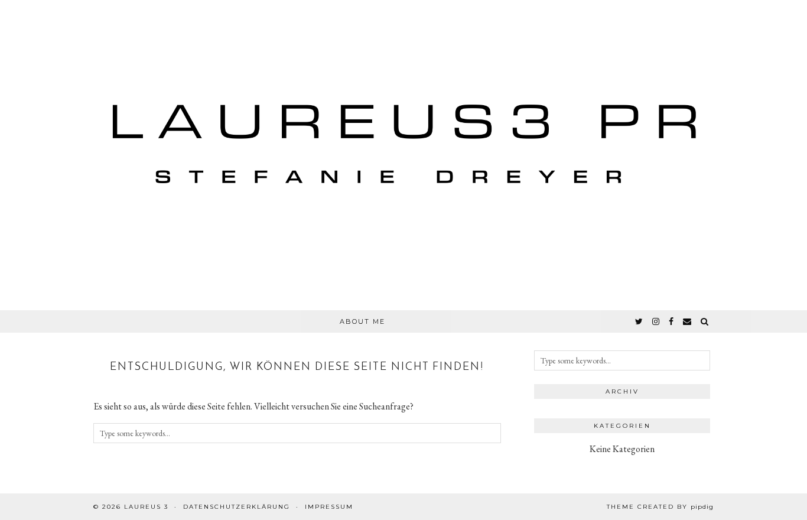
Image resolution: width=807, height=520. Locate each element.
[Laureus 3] (403, 155)
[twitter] (639, 321)
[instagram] (656, 321)
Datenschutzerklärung (236, 507)
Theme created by (660, 507)
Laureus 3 (146, 507)
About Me (362, 321)
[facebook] (672, 321)
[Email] (687, 321)
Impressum (329, 507)
